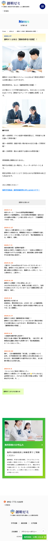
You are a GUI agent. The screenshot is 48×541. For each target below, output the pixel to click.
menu (42, 6)
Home (4, 31)
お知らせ (11, 31)
